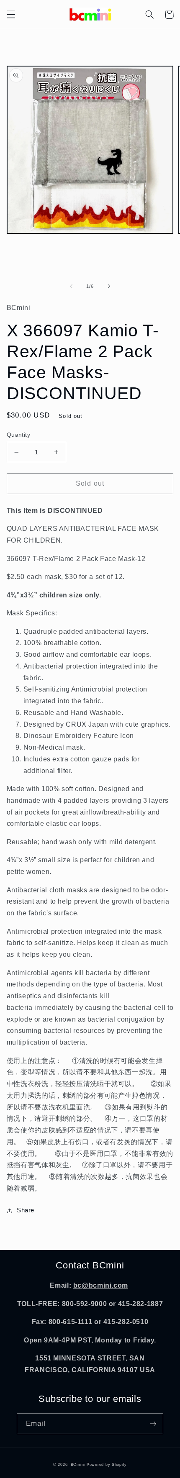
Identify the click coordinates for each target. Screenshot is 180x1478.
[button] (11, 14)
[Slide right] (109, 286)
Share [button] (25, 1210)
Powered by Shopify (107, 1465)
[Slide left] (71, 286)
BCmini (78, 1465)
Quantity (18, 435)
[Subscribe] (153, 1423)
